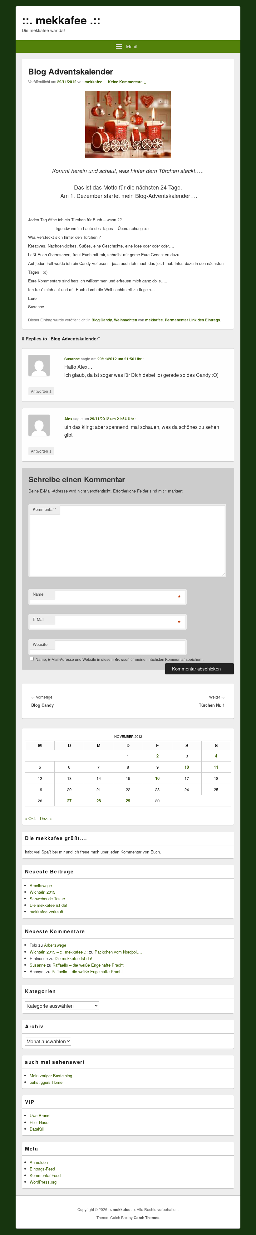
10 (187, 767)
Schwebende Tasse (47, 898)
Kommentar (45, 509)
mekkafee (93, 81)
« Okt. (30, 818)
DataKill (37, 1129)
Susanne (72, 359)
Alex (68, 418)
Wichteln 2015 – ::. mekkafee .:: (59, 952)
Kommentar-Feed (45, 1175)
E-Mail (38, 619)
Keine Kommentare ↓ (127, 81)
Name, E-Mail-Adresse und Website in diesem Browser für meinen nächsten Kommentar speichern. (120, 659)
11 (216, 767)
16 (157, 778)
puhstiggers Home (46, 1082)
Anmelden (39, 1162)
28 (98, 801)
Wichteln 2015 (42, 892)
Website (40, 644)
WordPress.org (43, 1182)
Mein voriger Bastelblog (51, 1076)
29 (128, 801)
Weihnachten (125, 320)
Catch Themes (147, 1217)
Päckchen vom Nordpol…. (118, 952)
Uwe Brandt (40, 1115)
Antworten (41, 391)
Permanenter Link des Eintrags (192, 320)
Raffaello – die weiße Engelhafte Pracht (88, 965)
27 (69, 801)
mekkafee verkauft (46, 912)
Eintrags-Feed (42, 1169)
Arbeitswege (41, 885)
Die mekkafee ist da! (48, 905)
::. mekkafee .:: (61, 20)
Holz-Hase (39, 1122)
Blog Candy (101, 320)
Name (38, 594)
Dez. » (46, 818)
